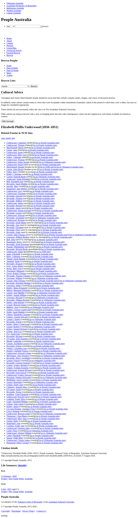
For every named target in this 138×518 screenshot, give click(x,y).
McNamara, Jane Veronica (17, 356)
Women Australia (13, 10)
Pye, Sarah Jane (13, 334)
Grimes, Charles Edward (16, 317)
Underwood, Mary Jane (16, 418)
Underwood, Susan (14, 164)
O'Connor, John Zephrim (17, 339)
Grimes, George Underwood (18, 310)
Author (9, 75)
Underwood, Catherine (16, 143)
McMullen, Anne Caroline (17, 380)
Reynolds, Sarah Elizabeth (17, 244)
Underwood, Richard (15, 220)
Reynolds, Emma (13, 346)
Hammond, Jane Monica (16, 189)
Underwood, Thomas (15, 145)
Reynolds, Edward (14, 196)
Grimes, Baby (12, 421)
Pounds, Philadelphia (15, 247)
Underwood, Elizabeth (16, 193)
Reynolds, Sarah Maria (16, 223)
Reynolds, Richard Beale (17, 249)
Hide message (7, 121)
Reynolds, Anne (13, 232)
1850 (14, 476)
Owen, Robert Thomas (16, 273)
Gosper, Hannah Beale (16, 177)
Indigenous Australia (15, 8)
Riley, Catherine (13, 256)
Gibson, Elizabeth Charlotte (18, 314)
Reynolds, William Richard (18, 300)
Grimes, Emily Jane (14, 385)
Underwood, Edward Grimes (18, 353)
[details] (22, 465)
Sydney (4, 479)
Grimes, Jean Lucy (14, 331)
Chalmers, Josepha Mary (16, 387)
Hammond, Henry (14, 242)
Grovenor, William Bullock (18, 237)
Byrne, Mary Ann (14, 268)
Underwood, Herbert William (18, 433)
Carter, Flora (11, 431)
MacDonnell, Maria (14, 148)
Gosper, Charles (13, 319)
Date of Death (12, 70)
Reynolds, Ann (12, 225)
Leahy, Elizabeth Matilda (17, 402)
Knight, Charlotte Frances (17, 351)
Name (9, 66)
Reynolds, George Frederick (18, 363)
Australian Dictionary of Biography (21, 6)
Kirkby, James (12, 406)
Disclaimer (16, 511)
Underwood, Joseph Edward (18, 210)
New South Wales (16, 479)
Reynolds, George (14, 213)
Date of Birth (12, 68)
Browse (9, 55)
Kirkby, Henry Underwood (18, 324)
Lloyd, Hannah (12, 411)
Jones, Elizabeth (13, 254)
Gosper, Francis (13, 360)
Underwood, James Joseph (17, 162)
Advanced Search (14, 50)
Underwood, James (14, 203)
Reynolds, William (14, 201)
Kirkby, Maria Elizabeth (16, 288)
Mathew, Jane (12, 307)
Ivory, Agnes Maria (14, 266)
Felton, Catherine (13, 157)
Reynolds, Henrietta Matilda (18, 283)
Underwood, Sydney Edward (19, 375)
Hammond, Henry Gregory (18, 443)
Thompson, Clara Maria (16, 416)
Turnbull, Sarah (13, 261)
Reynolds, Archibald (15, 218)
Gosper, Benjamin (14, 382)
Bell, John (10, 239)
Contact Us (41, 511)
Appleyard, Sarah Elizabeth (18, 179)
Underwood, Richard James (18, 414)
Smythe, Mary (12, 186)
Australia (28, 479)
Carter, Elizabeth (13, 435)
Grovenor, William (14, 278)
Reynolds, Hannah (14, 264)
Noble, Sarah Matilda (15, 312)
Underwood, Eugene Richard (19, 370)
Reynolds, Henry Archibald (18, 358)
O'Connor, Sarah (13, 389)
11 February (6, 476)
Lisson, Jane (11, 150)
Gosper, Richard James (16, 305)
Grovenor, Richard (14, 297)
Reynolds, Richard (14, 206)
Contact (9, 43)
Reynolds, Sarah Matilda (16, 184)
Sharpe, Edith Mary (14, 438)
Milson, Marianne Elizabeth (18, 290)
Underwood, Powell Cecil (17, 397)
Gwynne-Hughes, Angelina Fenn (20, 409)
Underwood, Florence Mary (18, 428)
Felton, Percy (12, 172)
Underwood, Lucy (14, 191)
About (9, 41)
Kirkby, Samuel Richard (16, 329)
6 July (3, 489)
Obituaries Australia (14, 3)
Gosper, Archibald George (17, 343)
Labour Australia (13, 13)
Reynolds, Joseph (13, 322)
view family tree (8, 138)
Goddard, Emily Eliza (15, 399)
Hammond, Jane (13, 423)
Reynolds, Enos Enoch (16, 372)
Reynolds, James (13, 208)
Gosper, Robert (12, 327)
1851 (9, 489)
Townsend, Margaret (15, 271)
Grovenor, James (13, 285)
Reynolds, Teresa (13, 392)
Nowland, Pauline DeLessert (18, 377)
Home (9, 38)
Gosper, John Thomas (15, 235)
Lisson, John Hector (15, 169)
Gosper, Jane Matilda (15, 293)
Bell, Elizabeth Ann (14, 181)
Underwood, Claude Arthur (18, 440)
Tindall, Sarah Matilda (15, 259)
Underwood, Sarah (14, 152)
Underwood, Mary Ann (16, 155)
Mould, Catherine (13, 341)
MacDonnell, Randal (15, 167)
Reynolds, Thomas (14, 198)
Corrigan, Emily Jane (15, 426)
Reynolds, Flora (13, 230)
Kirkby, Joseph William (16, 295)
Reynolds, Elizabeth (15, 227)
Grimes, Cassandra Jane (16, 348)
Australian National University (61, 502)
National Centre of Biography (30, 502)
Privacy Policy (28, 511)
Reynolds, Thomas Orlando (18, 276)
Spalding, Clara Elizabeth (17, 394)
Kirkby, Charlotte (13, 174)
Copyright (5, 511)
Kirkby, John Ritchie (15, 302)
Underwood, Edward (15, 215)
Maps (8, 73)
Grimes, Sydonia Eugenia (17, 368)
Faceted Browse (13, 53)
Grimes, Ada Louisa (15, 404)
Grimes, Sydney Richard (16, 365)
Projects (9, 45)
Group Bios (11, 48)
